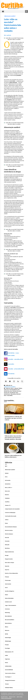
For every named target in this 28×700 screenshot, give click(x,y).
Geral (6, 587)
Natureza (7, 630)
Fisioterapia (8, 580)
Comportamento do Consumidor (12, 509)
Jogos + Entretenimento (10, 605)
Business (7, 494)
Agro (6, 466)
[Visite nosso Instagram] (14, 381)
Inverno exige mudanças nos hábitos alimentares (13, 456)
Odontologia (8, 637)
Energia (6, 555)
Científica (7, 501)
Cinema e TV (7, 505)
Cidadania (7, 498)
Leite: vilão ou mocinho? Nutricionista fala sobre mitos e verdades (12, 25)
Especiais (7, 566)
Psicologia (7, 648)
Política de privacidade (6, 698)
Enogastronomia (9, 559)
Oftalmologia (8, 641)
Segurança (7, 659)
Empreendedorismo (9, 551)
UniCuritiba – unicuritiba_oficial (15, 359)
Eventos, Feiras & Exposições (11, 573)
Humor (6, 594)
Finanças (7, 576)
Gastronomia (8, 584)
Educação (7, 544)
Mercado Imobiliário (9, 619)
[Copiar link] (22, 381)
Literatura (7, 609)
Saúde (6, 655)
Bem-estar (7, 491)
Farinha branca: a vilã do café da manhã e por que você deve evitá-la (13, 418)
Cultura (6, 519)
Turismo (7, 684)
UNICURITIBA (11, 373)
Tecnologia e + (8, 676)
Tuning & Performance (10, 680)
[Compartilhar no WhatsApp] (10, 381)
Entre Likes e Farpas (9, 562)
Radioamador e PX (9, 651)
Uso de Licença (4, 696)
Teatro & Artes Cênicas (10, 673)
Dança (6, 523)
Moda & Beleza (8, 623)
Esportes (7, 569)
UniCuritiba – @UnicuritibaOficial (16, 369)
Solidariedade (8, 666)
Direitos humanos (9, 534)
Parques (7, 644)
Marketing (7, 612)
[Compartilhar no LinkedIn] (18, 381)
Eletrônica (7, 548)
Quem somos (19, 696)
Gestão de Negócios (9, 591)
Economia (7, 541)
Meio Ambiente (8, 616)
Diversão (7, 537)
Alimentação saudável (9, 16)
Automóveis (7, 484)
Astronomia (7, 480)
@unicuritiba (11, 364)
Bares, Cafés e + (8, 487)
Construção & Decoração (10, 516)
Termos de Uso (12, 696)
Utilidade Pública (9, 687)
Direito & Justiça (9, 530)
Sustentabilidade (9, 669)
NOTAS (6, 634)
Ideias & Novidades (9, 598)
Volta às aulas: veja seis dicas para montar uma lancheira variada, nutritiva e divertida (13, 437)
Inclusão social (8, 601)
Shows (6, 662)
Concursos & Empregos (10, 512)
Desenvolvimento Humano (11, 526)
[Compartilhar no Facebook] (5, 381)
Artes (6, 476)
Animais (6, 473)
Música (6, 626)
